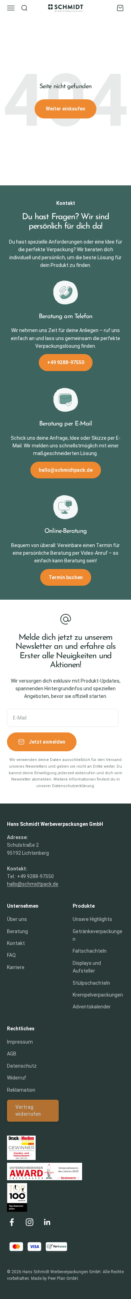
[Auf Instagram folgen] (29, 1222)
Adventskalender (92, 1006)
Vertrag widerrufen (28, 1110)
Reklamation (21, 1090)
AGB (11, 1053)
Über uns (17, 919)
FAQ (11, 955)
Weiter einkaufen (65, 109)
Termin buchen (66, 577)
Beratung (17, 931)
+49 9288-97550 (65, 362)
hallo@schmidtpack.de (66, 470)
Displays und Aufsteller (87, 967)
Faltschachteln (90, 951)
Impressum (20, 1042)
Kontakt (16, 943)
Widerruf (16, 1078)
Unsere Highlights (92, 919)
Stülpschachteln (91, 983)
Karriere (15, 967)
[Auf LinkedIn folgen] (47, 1222)
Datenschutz (22, 1066)
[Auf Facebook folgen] (11, 1222)
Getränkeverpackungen (97, 935)
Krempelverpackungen (98, 995)
